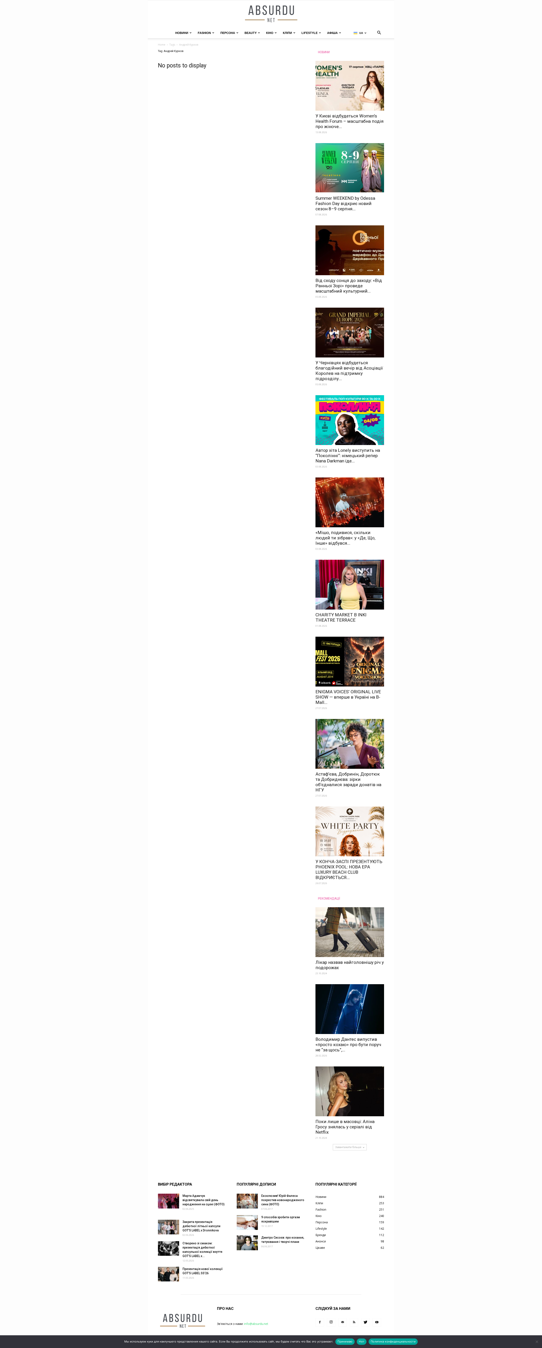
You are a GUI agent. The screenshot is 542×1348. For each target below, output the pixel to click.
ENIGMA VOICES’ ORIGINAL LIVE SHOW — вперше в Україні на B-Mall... (348, 697)
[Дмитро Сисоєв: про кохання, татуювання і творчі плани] (247, 1242)
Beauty (251, 33)
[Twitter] (365, 1322)
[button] (379, 33)
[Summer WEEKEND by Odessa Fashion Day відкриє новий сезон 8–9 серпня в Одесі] (349, 168)
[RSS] (354, 1322)
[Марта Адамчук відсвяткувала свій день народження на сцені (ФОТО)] (168, 1201)
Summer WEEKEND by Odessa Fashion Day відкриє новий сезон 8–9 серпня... (345, 203)
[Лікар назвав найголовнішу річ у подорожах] (349, 932)
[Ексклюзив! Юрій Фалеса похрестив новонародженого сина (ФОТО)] (247, 1201)
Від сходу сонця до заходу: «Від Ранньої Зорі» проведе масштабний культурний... (348, 286)
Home (161, 44)
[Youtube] (377, 1322)
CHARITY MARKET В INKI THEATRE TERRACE (340, 617)
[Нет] (537, 1342)
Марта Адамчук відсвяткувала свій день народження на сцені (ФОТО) (204, 1200)
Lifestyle (309, 33)
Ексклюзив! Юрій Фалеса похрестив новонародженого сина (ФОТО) (282, 1200)
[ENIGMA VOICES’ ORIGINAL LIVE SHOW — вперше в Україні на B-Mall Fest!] (349, 662)
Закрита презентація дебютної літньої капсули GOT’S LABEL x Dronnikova (201, 1226)
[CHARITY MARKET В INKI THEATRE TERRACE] (349, 585)
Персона (227, 33)
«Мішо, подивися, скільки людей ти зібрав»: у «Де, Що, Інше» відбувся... (345, 538)
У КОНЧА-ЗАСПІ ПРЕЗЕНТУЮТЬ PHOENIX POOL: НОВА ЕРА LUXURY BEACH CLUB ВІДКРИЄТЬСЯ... (348, 869)
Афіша (332, 33)
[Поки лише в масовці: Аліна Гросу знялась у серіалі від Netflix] (349, 1091)
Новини (181, 33)
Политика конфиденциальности (393, 1341)
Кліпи (287, 33)
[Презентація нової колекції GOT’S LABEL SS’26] (168, 1274)
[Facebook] (319, 1322)
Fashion (204, 33)
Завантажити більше (348, 1147)
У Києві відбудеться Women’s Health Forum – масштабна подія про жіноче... (349, 121)
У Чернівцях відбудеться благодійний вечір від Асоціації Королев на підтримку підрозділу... (349, 370)
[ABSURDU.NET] (271, 14)
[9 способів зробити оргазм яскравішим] (247, 1222)
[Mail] (342, 1322)
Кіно (269, 33)
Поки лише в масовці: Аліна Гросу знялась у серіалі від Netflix (345, 1127)
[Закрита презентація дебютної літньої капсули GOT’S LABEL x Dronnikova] (168, 1227)
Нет (361, 1341)
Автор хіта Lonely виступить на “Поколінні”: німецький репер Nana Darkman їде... (347, 455)
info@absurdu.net (256, 1324)
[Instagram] (331, 1322)
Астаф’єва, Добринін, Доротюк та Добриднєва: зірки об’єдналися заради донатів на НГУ (348, 782)
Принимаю (345, 1341)
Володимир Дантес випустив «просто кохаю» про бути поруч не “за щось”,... (348, 1044)
